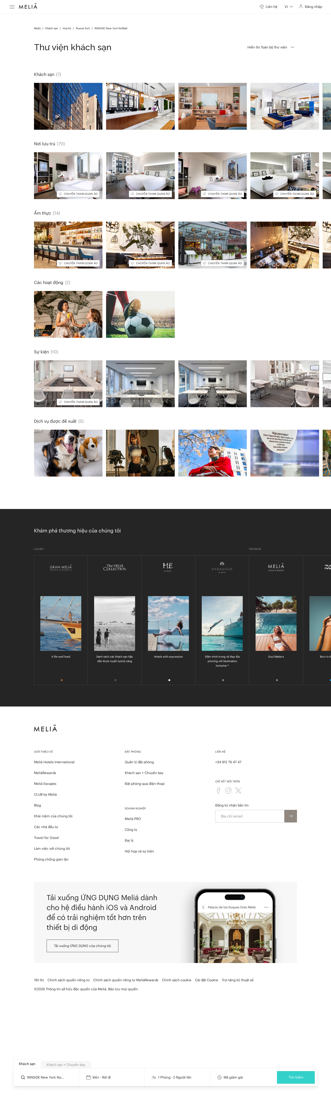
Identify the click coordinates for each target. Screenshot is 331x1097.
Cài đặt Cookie (206, 980)
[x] (238, 790)
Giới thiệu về (43, 751)
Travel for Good (46, 838)
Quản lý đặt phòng (139, 762)
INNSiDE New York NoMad (111, 28)
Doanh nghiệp (135, 808)
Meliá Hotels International (54, 762)
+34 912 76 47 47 (228, 762)
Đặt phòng (133, 751)
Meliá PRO (133, 819)
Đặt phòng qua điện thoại (145, 783)
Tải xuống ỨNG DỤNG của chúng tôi (82, 946)
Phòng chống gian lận (51, 859)
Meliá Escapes (45, 783)
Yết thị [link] (39, 980)
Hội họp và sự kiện (139, 851)
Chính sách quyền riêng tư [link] (69, 980)
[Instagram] (228, 790)
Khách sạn (51, 28)
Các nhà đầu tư (46, 827)
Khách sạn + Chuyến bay (144, 773)
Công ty (131, 829)
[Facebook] (218, 790)
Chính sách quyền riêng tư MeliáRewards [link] (125, 980)
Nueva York (83, 28)
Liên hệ (220, 751)
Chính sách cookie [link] (176, 980)
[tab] (27, 1063)
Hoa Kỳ (67, 28)
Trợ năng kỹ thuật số (238, 980)
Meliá (37, 28)
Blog (37, 805)
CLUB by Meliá (45, 794)
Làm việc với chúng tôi (52, 848)
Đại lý (129, 840)
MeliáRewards (45, 773)
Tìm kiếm (296, 1077)
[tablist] (166, 1063)
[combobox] (289, 6)
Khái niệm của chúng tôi (53, 816)
